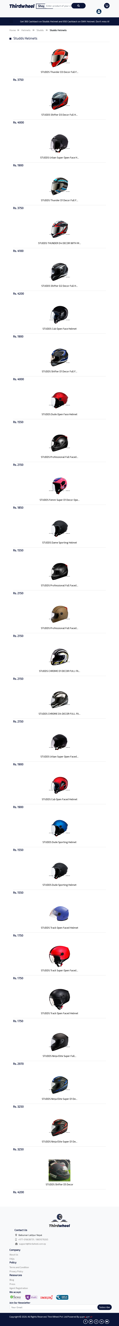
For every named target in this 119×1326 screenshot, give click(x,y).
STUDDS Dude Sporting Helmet (59, 842)
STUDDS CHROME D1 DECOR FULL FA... (59, 670)
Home (12, 30)
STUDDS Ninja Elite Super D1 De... (59, 1098)
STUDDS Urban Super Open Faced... (59, 756)
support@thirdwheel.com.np (32, 1243)
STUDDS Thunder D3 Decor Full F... (59, 71)
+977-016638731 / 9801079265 (33, 1239)
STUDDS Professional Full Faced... (59, 456)
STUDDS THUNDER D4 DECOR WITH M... (59, 243)
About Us (13, 1254)
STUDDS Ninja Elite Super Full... (59, 1055)
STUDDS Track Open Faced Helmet (59, 927)
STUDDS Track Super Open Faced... (59, 970)
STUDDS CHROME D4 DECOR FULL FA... (59, 713)
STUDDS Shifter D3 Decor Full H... (59, 114)
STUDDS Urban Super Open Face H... (59, 157)
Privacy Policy (16, 1271)
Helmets (26, 30)
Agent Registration (18, 1288)
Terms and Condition (19, 1267)
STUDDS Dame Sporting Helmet (59, 542)
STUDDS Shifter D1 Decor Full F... (59, 371)
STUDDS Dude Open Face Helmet (59, 414)
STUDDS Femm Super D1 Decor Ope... (60, 499)
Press (12, 1284)
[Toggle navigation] (11, 21)
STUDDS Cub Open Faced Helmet (59, 799)
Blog (11, 1279)
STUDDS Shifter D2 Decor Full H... (59, 285)
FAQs (12, 1258)
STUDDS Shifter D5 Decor (59, 1184)
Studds (40, 30)
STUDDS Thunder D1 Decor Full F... (59, 200)
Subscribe (104, 1307)
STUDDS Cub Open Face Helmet (60, 328)
